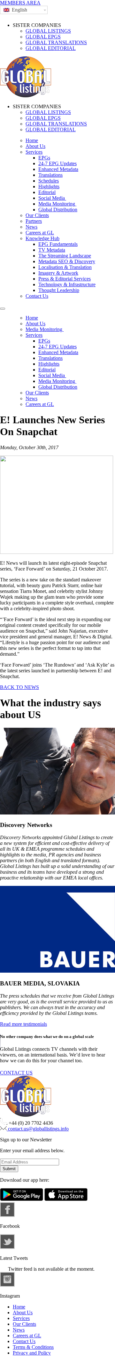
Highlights (48, 186)
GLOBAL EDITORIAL (51, 48)
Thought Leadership (58, 290)
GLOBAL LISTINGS (48, 31)
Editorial (47, 192)
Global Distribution (57, 209)
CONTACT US (16, 1072)
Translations (50, 175)
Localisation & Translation (65, 267)
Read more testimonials (23, 1024)
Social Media (52, 198)
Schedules (48, 180)
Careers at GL (40, 232)
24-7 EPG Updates (57, 163)
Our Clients (37, 215)
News (31, 227)
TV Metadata (51, 250)
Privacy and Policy (32, 1353)
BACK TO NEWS (19, 687)
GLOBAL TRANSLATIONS (56, 42)
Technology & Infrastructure (67, 284)
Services (34, 152)
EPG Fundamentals (58, 244)
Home (32, 140)
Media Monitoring (57, 204)
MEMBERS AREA (20, 2)
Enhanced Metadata (58, 169)
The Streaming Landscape (64, 255)
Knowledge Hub (42, 238)
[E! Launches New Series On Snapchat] (56, 552)
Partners (34, 221)
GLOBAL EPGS (43, 36)
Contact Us (37, 296)
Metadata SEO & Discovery (66, 261)
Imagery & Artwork (58, 273)
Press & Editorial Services (64, 278)
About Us (35, 146)
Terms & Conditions (33, 1347)
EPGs (44, 157)
